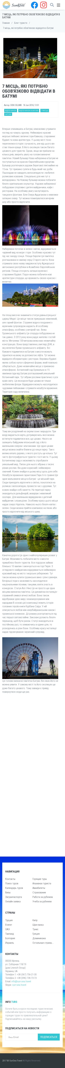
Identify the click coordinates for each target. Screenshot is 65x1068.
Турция (9, 920)
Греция (36, 933)
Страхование (39, 892)
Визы (7, 892)
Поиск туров (11, 883)
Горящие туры (39, 878)
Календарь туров (14, 887)
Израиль (9, 942)
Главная (6, 22)
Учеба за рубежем (42, 901)
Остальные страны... (43, 942)
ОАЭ (7, 929)
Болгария (10, 938)
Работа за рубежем (42, 896)
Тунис (35, 929)
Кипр (34, 920)
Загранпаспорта (13, 896)
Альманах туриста (41, 883)
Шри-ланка (38, 924)
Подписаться (48, 1037)
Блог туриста (20, 22)
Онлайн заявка (13, 901)
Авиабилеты (38, 887)
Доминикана (39, 938)
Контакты (10, 878)
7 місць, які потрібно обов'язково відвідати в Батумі (28, 28)
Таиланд (9, 933)
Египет (8, 924)
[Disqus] (30, 735)
